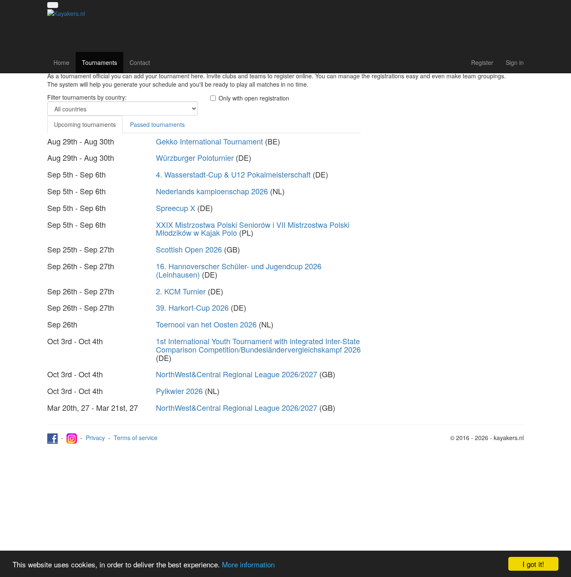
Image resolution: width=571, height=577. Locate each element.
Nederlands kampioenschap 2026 (212, 190)
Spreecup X (175, 207)
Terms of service (136, 437)
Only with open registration (254, 98)
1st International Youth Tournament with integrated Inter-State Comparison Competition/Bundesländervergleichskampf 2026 (258, 345)
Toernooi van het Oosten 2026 (206, 324)
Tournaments (99, 62)
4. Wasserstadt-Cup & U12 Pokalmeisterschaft (233, 174)
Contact (140, 62)
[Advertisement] (448, 151)
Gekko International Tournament (209, 141)
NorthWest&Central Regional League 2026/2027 (236, 373)
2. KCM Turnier (181, 291)
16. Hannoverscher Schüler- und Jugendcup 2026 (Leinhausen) (238, 270)
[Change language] (52, 5)
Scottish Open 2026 (189, 249)
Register (482, 62)
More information (248, 564)
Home (61, 62)
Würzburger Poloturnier (195, 157)
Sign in (515, 62)
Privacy (95, 437)
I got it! (533, 564)
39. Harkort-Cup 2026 (192, 307)
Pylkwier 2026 (179, 390)
